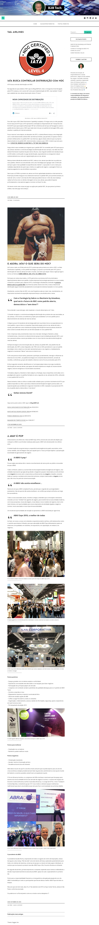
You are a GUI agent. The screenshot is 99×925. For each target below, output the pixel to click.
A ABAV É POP (15, 436)
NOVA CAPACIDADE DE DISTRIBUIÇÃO (18, 407)
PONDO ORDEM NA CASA (14, 416)
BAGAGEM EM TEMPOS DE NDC (16, 420)
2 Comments (16, 200)
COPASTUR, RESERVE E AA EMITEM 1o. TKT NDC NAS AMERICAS (29, 143)
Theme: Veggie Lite (13, 922)
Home (35, 24)
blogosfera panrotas (47, 24)
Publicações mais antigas (15, 914)
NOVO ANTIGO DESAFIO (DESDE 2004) (18, 411)
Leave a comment (17, 427)
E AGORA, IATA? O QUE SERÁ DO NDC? (29, 264)
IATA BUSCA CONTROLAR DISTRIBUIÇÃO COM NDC (35, 81)
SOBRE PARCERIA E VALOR (77, 53)
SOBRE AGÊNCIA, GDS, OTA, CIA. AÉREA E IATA (32, 274)
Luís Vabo (9, 200)
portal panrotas (63, 24)
